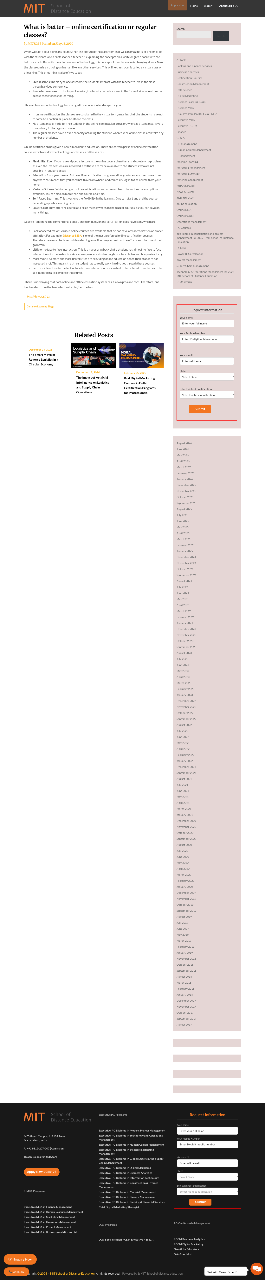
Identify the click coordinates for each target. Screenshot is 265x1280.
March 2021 (184, 808)
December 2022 (186, 700)
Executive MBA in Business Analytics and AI (50, 1232)
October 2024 (185, 569)
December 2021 (186, 766)
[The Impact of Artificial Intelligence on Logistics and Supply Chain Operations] (93, 354)
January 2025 (185, 551)
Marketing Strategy (188, 173)
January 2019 (185, 952)
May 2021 (183, 796)
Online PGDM (185, 215)
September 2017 (186, 1018)
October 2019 (185, 904)
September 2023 (186, 647)
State (183, 371)
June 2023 (183, 664)
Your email (186, 355)
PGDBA (181, 247)
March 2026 (184, 467)
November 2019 (186, 898)
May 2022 (183, 742)
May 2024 (183, 599)
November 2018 (186, 958)
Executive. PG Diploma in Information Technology (129, 1177)
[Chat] (256, 1269)
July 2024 (182, 587)
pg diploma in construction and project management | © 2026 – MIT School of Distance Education (205, 237)
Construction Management (193, 83)
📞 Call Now (16, 1271)
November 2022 (186, 706)
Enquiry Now (22, 1259)
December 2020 (186, 820)
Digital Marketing (187, 95)
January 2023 (185, 694)
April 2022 (183, 748)
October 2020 (185, 832)
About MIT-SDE (228, 5)
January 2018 (185, 994)
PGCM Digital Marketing (189, 1244)
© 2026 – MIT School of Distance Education (66, 1273)
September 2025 (186, 503)
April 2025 (183, 533)
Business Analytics (188, 71)
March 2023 (184, 682)
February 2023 (185, 688)
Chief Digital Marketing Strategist (119, 1207)
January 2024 (185, 623)
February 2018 (185, 988)
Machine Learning (187, 161)
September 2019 (186, 910)
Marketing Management (191, 167)
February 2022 (185, 754)
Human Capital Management (194, 149)
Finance (181, 131)
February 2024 (185, 617)
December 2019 (186, 892)
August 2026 (184, 443)
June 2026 (183, 449)
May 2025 (183, 527)
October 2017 (185, 1012)
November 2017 (186, 1006)
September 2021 (186, 772)
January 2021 (185, 814)
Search (181, 28)
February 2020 (185, 880)
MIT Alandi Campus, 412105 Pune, (44, 1136)
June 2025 (183, 521)
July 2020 (182, 850)
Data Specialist (183, 1254)
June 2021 (183, 790)
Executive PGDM (187, 125)
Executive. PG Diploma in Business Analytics (125, 1172)
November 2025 (186, 491)
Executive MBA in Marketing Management (49, 1217)
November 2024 (186, 563)
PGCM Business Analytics (189, 1239)
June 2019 (183, 928)
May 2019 (183, 934)
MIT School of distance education (161, 1273)
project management (189, 259)
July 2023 (182, 658)
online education (187, 203)
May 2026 (183, 455)
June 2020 (183, 856)
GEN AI (181, 137)
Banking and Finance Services (194, 65)
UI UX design (184, 281)
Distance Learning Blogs (40, 306)
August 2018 (184, 976)
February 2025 (185, 545)
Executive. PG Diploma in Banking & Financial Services (132, 1202)
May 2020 (183, 862)
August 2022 (184, 724)
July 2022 (182, 730)
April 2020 (183, 868)
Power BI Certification (190, 253)
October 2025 (185, 497)
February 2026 (185, 473)
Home (194, 5)
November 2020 (186, 826)
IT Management (186, 155)
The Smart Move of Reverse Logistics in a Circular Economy (43, 359)
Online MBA (184, 209)
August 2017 (184, 1024)
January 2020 (185, 886)
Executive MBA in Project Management (47, 1227)
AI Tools (181, 59)
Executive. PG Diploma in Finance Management (127, 1197)
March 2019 (184, 940)
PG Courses (184, 227)
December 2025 (186, 485)
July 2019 (182, 922)
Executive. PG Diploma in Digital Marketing (125, 1167)
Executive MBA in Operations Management (50, 1222)
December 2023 (186, 629)
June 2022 (183, 736)
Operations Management (191, 221)
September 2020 (186, 838)
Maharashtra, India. (35, 1140)
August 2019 (184, 916)
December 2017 (186, 1000)
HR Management (187, 143)
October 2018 (185, 964)
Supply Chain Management (193, 265)
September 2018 (186, 970)
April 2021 (183, 802)
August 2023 (184, 653)
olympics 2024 (185, 197)
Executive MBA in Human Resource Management (53, 1211)
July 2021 (182, 784)
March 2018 (184, 982)
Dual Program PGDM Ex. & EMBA (197, 113)
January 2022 (185, 760)
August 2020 (184, 844)
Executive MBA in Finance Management (48, 1206)
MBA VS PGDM (186, 185)
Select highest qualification (196, 389)
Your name (186, 317)
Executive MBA (186, 119)
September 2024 (186, 575)
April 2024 (183, 605)
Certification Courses (189, 77)
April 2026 (183, 461)
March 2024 (184, 611)
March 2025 (184, 539)
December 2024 (186, 557)
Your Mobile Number (192, 333)
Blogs (207, 5)
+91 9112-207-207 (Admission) (45, 1148)
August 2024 (184, 581)
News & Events (185, 191)
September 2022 (186, 718)
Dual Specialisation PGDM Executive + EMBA (126, 1239)
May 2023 (183, 670)
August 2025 (184, 509)
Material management (190, 179)
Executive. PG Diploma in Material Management (127, 1192)
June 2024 (183, 593)
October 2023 (185, 641)
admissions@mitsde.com (42, 1156)
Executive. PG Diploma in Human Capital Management (131, 1144)
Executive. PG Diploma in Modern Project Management (132, 1130)
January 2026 (185, 479)
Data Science (184, 89)
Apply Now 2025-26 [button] (41, 1172)
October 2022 (185, 712)
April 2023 (183, 676)
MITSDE (33, 43)
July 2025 (182, 515)
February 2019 (185, 946)
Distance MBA (72, 235)
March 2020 (184, 874)
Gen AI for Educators (186, 1249)
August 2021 (184, 778)
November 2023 (186, 635)
